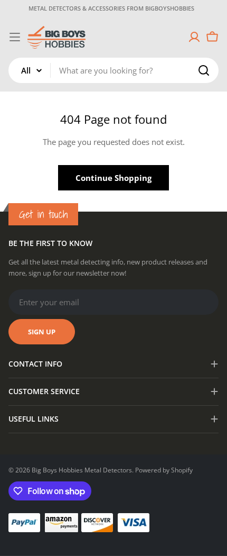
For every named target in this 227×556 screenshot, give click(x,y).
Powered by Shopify (164, 470)
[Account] (194, 37)
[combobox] (113, 70)
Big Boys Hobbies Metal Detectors (82, 470)
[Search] (203, 70)
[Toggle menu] (14, 37)
